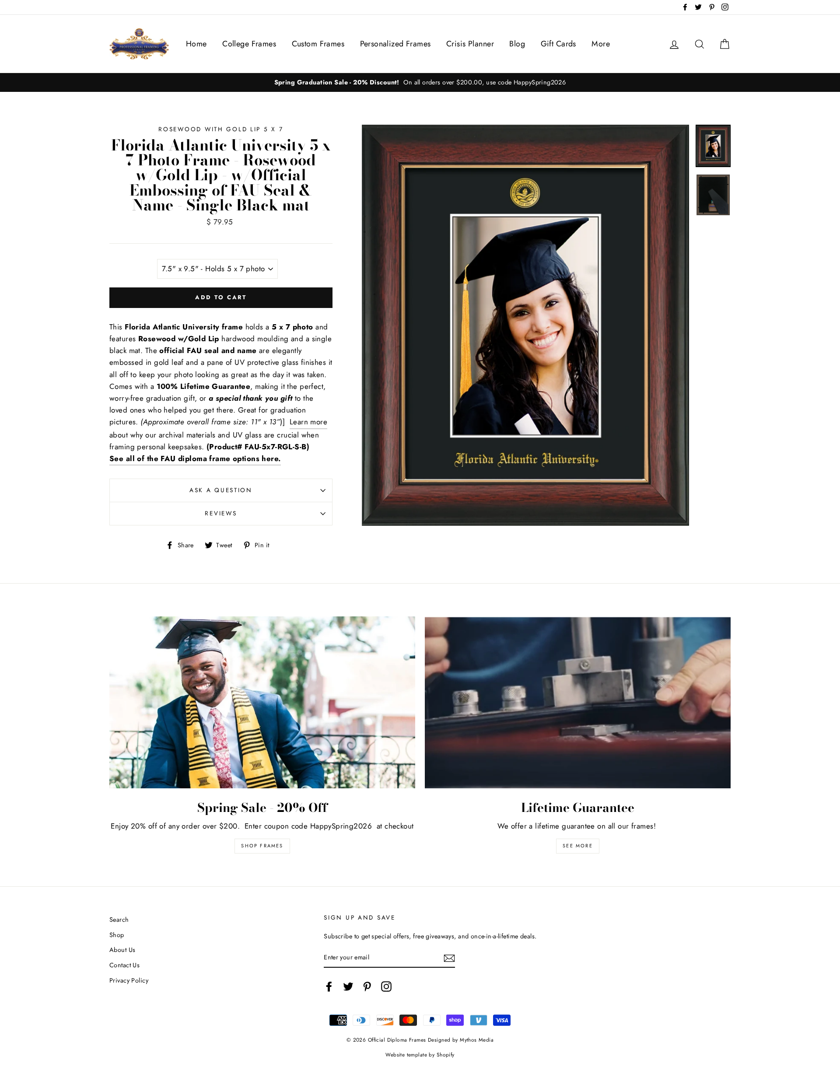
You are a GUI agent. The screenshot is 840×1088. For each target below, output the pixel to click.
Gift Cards (558, 43)
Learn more (308, 421)
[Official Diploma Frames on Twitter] (348, 986)
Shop (116, 935)
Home (196, 43)
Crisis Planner (470, 43)
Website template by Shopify (419, 1054)
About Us (122, 949)
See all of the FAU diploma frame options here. (195, 458)
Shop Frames (262, 845)
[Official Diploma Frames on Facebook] (329, 986)
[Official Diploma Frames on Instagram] (386, 986)
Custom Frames (318, 43)
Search (119, 919)
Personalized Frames (395, 43)
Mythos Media (477, 1039)
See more (578, 845)
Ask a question (220, 490)
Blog (517, 43)
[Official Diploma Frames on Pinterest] (367, 986)
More (601, 43)
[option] (420, 82)
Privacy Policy (128, 980)
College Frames (249, 43)
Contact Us (124, 965)
